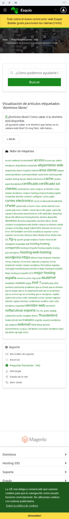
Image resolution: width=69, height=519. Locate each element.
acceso (8, 160)
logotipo (55, 265)
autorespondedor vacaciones (35, 174)
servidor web (35, 305)
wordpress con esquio (38, 328)
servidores (50, 305)
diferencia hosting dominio (27, 217)
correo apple (48, 196)
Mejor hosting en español (50, 268)
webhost (13, 324)
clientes (11, 188)
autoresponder (55, 174)
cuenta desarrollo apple (40, 210)
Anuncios (14, 359)
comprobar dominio (14, 196)
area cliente (48, 170)
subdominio (10, 315)
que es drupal (11, 290)
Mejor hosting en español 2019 (19, 273)
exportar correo (51, 231)
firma (47, 235)
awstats (8, 179)
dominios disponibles (27, 221)
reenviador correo (36, 297)
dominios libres (44, 221)
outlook (20, 283)
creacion (31, 206)
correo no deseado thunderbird (48, 201)
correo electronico (19, 200)
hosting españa (45, 248)
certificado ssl (49, 183)
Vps (7, 324)
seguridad (20, 305)
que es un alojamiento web (30, 290)
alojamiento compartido (26, 165)
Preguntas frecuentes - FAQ (24, 39)
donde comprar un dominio (44, 224)
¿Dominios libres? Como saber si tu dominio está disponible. (33, 122)
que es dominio (56, 287)
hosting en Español (29, 248)
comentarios (23, 189)
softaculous (14, 310)
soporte (30, 310)
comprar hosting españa (49, 193)
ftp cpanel (18, 239)
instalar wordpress (31, 265)
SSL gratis (44, 310)
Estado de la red (18, 376)
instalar (19, 265)
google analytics (31, 239)
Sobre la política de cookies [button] (22, 505)
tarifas (19, 315)
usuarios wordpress (52, 320)
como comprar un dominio (42, 189)
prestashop (19, 287)
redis (25, 297)
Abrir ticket (15, 382)
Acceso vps (50, 160)
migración (36, 278)
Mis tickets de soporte (21, 354)
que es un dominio (51, 290)
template (27, 315)
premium (9, 287)
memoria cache (24, 278)
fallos (35, 235)
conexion (28, 196)
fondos (54, 235)
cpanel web (21, 206)
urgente (38, 320)
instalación (10, 265)
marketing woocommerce (27, 268)
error (59, 228)
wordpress (23, 329)
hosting (35, 244)
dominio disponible (48, 217)
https (26, 257)
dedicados (47, 213)
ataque (60, 170)
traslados (28, 320)
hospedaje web (22, 244)
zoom (25, 332)
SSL (38, 310)
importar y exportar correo (43, 261)
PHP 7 (36, 282)
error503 (28, 231)
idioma (34, 257)
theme (35, 315)
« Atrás (11, 139)
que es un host (11, 294)
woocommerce (12, 328)
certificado (30, 183)
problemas (30, 287)
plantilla (45, 283)
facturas (28, 235)
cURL (40, 213)
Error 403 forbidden (14, 231)
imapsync (47, 257)
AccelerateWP (27, 160)
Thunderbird (47, 315)
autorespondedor (13, 174)
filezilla (41, 235)
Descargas (15, 371)
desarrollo (9, 217)
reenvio (48, 297)
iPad (43, 265)
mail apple (10, 268)
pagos (28, 283)
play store (53, 283)
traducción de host (13, 320)
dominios (11, 221)
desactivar (57, 213)
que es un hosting (27, 294)
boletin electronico (35, 179)
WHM (33, 324)
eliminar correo (49, 228)
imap (40, 257)
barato (23, 179)
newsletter (10, 283)
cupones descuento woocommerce (21, 213)
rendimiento (34, 301)
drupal (26, 228)
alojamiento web (50, 165)
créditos (25, 210)
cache (48, 178)
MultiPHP (49, 277)
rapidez (55, 294)
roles (51, 301)
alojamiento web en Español (18, 170)
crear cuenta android (44, 206)
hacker (42, 239)
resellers (45, 301)
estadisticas (37, 231)
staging (53, 310)
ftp (11, 239)
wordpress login (56, 328)
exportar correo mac (14, 235)
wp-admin (9, 332)
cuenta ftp (56, 210)
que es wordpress (44, 294)
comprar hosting (30, 193)
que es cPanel (42, 287)
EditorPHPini (35, 228)
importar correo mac (21, 261)
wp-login (19, 332)
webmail (16, 160)
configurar (37, 196)
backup (16, 179)
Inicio (5, 39)
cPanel (10, 205)
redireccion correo (13, 297)
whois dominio (43, 324)
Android (35, 170)
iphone (48, 265)
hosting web (29, 252)
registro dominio (20, 301)
